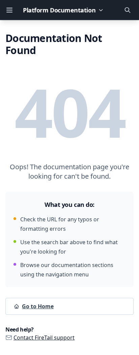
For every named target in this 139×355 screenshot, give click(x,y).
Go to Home (38, 306)
